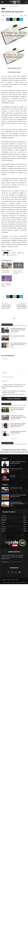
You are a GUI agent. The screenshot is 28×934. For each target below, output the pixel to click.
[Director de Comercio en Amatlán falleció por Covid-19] (5, 497)
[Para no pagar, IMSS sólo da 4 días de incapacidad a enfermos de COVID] (5, 345)
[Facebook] (7, 19)
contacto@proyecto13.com (15, 562)
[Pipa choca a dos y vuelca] (5, 489)
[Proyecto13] (14, 543)
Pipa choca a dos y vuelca (16, 487)
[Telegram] (21, 19)
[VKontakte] (19, 572)
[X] (11, 19)
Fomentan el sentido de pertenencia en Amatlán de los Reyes (17, 504)
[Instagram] (12, 572)
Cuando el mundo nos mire (16, 468)
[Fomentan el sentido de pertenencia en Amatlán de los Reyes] (5, 504)
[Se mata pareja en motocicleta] (5, 337)
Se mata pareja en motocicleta (17, 336)
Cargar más (13, 438)
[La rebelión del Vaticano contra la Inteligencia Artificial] (5, 433)
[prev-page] (2, 350)
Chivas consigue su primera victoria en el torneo (6, 285)
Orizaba (6, 6)
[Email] (18, 19)
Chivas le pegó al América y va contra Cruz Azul (18, 272)
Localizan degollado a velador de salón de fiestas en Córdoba (21, 306)
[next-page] (5, 350)
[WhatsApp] (14, 19)
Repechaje (12, 476)
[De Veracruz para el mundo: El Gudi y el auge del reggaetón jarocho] (5, 409)
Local (3, 332)
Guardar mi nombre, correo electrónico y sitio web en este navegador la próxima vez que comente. (13, 386)
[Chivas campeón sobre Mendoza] (6, 265)
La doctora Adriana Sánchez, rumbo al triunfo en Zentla (6, 306)
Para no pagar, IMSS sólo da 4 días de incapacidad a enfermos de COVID (18, 344)
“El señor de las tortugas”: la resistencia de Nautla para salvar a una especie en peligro (18, 417)
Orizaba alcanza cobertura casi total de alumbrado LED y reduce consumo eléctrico (17, 330)
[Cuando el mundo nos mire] (5, 470)
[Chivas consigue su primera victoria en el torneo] (6, 278)
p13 (3, 15)
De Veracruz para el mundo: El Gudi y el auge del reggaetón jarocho (17, 409)
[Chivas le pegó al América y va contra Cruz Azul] (18, 265)
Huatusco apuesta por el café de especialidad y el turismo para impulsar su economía (17, 425)
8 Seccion (4, 339)
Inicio (2, 6)
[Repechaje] (5, 478)
